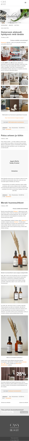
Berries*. (16, 222)
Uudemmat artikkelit (23, 402)
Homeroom (3, 42)
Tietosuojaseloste (14, 438)
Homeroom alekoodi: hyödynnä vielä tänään (12, 33)
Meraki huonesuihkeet (12, 202)
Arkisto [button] (11, 25)
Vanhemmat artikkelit (5, 402)
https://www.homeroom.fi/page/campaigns (14, 117)
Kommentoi (8, 129)
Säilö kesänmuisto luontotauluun (16, 122)
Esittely (16, 25)
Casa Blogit (3, 3)
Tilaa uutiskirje (24, 412)
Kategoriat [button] (4, 25)
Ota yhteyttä (4, 28)
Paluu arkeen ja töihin (12, 135)
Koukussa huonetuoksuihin (14, 391)
